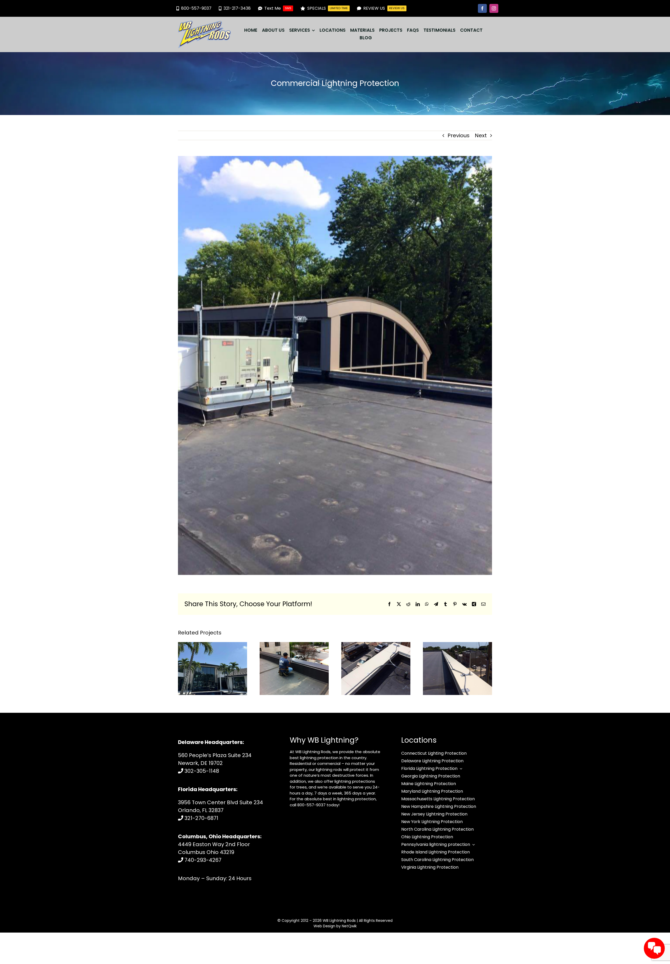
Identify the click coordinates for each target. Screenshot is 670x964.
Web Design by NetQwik (335, 926)
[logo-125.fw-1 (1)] (204, 23)
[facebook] (482, 8)
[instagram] (493, 8)
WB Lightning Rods (339, 920)
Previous (459, 135)
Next (481, 135)
